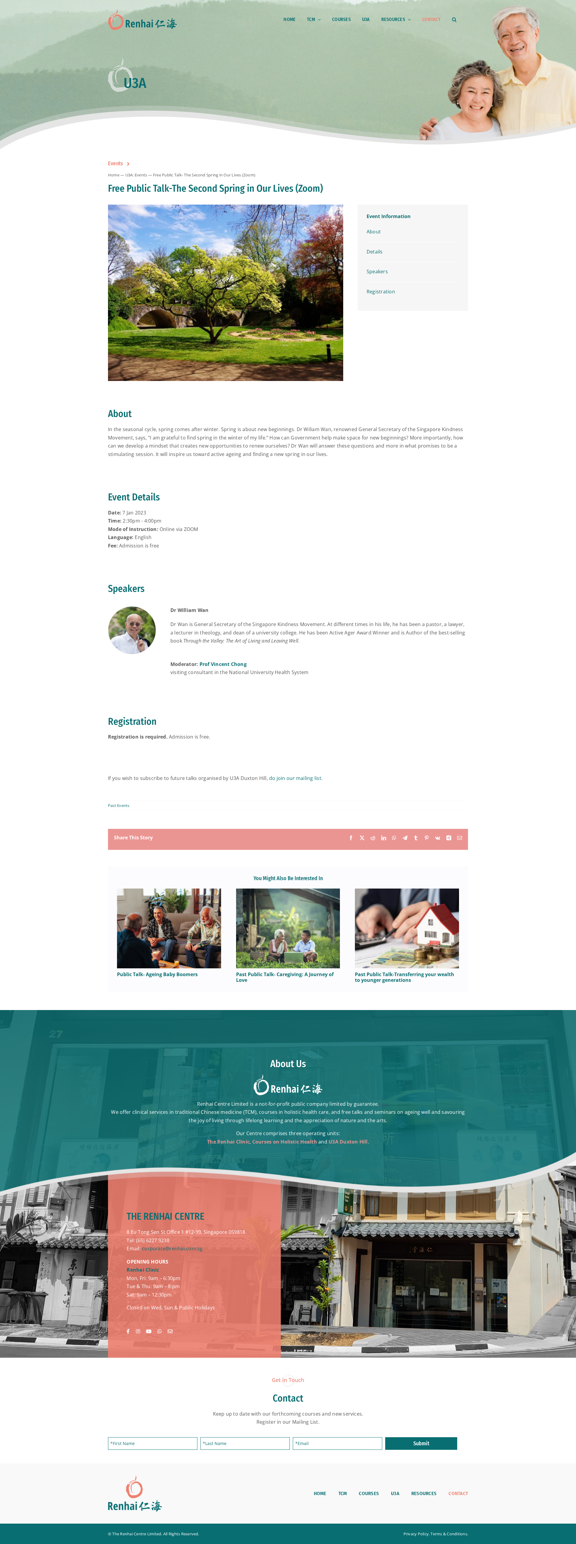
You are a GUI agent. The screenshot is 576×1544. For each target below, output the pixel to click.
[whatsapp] (160, 1331)
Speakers (377, 271)
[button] (454, 19)
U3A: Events (136, 175)
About (374, 231)
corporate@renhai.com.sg (172, 1248)
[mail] (170, 1331)
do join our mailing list (295, 778)
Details (375, 251)
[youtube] (149, 1331)
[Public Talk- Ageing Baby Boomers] (169, 892)
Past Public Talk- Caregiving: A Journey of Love (285, 977)
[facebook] (128, 1331)
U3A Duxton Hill (348, 1141)
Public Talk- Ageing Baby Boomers (157, 974)
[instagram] (138, 1331)
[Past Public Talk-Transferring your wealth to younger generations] (407, 892)
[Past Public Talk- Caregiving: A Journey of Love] (288, 892)
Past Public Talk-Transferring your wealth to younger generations (404, 977)
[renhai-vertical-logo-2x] (135, 1477)
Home (113, 175)
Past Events (119, 805)
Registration (381, 291)
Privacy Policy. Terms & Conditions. (436, 1534)
